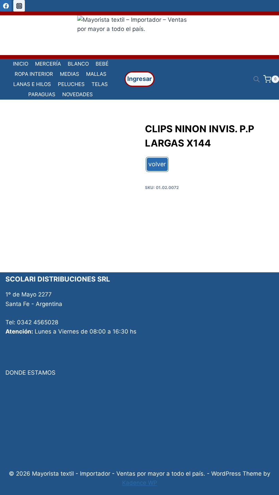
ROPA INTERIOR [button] (34, 74)
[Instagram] (19, 6)
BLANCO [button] (78, 64)
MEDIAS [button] (69, 74)
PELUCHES (71, 84)
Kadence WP (139, 482)
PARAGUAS (41, 94)
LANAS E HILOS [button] (32, 84)
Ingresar (139, 78)
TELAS (100, 84)
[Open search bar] (256, 79)
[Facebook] (6, 6)
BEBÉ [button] (102, 64)
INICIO (20, 64)
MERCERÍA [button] (48, 64)
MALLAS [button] (96, 74)
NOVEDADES (77, 94)
